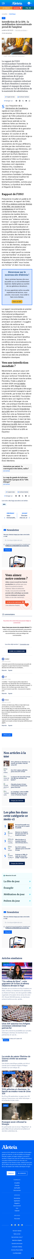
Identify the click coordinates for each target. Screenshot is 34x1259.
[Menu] (6, 3)
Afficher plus (7, 735)
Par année (17, 1218)
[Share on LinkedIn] (19, 100)
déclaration (15, 151)
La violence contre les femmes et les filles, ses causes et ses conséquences (17, 206)
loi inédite (21, 383)
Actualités (4, 14)
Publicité (17, 1211)
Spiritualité (17, 1188)
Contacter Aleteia (17, 1247)
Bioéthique (12, 14)
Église (5, 1007)
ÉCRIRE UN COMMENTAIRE (17, 651)
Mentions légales (17, 1240)
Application (17, 1201)
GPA (4, 504)
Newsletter (17, 1198)
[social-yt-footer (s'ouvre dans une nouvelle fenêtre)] (12, 1225)
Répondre (4, 670)
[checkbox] (4, 544)
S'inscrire (7, 550)
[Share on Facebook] (16, 100)
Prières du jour (12, 901)
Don (17, 1208)
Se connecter (22, 1173)
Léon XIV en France (9, 965)
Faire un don (17, 302)
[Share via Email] (26, 100)
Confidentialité (17, 1253)
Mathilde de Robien (21, 30)
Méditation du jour (14, 894)
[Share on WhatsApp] (29, 100)
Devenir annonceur (17, 1243)
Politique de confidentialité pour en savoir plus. (17, 545)
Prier (27, 8)
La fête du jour (12, 881)
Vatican (6, 1105)
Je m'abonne (6, 8)
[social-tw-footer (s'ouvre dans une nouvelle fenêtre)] (19, 1225)
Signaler (10, 670)
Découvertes (17, 1190)
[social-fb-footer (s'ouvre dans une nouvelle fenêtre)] (15, 1225)
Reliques (6, 1040)
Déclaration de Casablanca (17, 108)
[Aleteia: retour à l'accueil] (17, 3)
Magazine (17, 1203)
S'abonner (11, 1173)
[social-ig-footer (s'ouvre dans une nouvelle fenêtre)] (22, 1225)
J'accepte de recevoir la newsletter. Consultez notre (17, 545)
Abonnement (17, 1206)
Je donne (16, 8)
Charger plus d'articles (17, 800)
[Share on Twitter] (23, 100)
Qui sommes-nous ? (17, 1237)
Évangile (8, 888)
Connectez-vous (24, 644)
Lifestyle (17, 1185)
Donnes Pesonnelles (17, 1250)
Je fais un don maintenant (14, 602)
